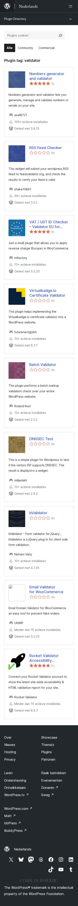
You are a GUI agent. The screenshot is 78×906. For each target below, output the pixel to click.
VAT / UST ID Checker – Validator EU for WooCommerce (48, 224)
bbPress (12, 823)
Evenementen (51, 780)
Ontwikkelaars (15, 788)
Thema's (47, 745)
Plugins (46, 752)
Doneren (49, 788)
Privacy (10, 759)
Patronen (48, 759)
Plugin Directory (15, 19)
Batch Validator (42, 364)
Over (7, 737)
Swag (47, 795)
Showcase (49, 737)
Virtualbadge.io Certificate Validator (47, 293)
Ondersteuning (15, 780)
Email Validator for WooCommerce (46, 589)
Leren (8, 773)
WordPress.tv (16, 795)
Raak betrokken (53, 773)
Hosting (10, 752)
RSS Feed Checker (45, 148)
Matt (10, 816)
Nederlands (22, 849)
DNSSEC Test (41, 439)
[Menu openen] (71, 6)
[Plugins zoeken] (60, 35)
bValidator (38, 513)
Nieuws (9, 745)
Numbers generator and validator (46, 76)
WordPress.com (18, 808)
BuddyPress (15, 830)
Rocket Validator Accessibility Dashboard (44, 658)
